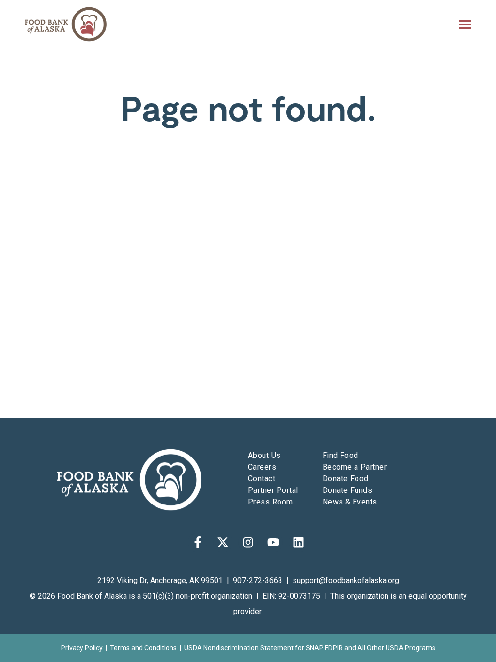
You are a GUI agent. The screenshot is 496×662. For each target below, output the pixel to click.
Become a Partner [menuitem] (355, 467)
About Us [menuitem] (264, 455)
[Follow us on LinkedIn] (298, 542)
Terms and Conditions (143, 648)
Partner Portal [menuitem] (273, 490)
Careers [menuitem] (262, 467)
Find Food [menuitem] (340, 455)
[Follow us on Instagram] (248, 542)
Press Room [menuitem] (270, 501)
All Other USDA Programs (396, 648)
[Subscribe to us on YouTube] (273, 542)
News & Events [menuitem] (350, 501)
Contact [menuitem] (261, 478)
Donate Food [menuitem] (346, 478)
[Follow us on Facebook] (197, 542)
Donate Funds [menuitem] (347, 490)
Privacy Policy (82, 648)
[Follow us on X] (222, 542)
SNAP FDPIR (324, 648)
